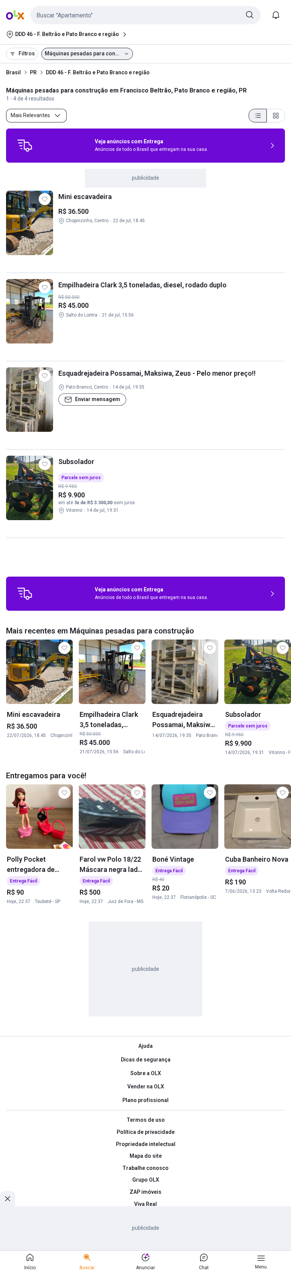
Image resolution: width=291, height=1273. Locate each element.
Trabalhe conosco (145, 1168)
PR (33, 72)
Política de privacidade (146, 1132)
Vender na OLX (145, 1086)
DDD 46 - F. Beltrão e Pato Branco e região (98, 72)
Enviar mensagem (97, 399)
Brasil (13, 72)
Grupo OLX (145, 1180)
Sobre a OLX (145, 1073)
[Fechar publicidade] (7, 1198)
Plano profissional (145, 1100)
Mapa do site (146, 1156)
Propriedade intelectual (145, 1144)
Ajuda (145, 1046)
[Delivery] (25, 146)
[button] (145, 15)
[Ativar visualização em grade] (276, 115)
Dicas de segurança (146, 1060)
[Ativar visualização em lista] (258, 115)
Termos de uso (146, 1120)
